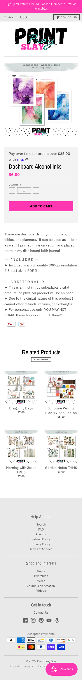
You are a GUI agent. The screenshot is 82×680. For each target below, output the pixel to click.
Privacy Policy (41, 544)
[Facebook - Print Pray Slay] (25, 620)
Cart (69, 17)
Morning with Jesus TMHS (21, 469)
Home (41, 571)
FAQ (41, 529)
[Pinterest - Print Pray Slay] (41, 620)
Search (41, 524)
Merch (41, 581)
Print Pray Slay (47, 661)
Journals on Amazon (41, 586)
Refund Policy (41, 539)
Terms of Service (41, 549)
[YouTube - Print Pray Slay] (49, 620)
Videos (41, 591)
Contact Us (41, 612)
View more (41, 359)
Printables (41, 576)
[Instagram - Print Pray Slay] (33, 620)
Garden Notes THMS (61, 467)
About (39, 534)
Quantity (15, 184)
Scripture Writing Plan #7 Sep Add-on (61, 410)
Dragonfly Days (21, 408)
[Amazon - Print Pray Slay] (56, 620)
